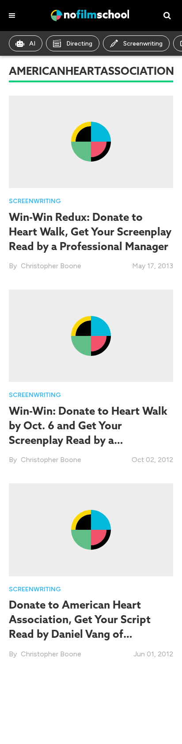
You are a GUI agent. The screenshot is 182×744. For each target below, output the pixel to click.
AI (32, 43)
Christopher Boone (51, 266)
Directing (79, 43)
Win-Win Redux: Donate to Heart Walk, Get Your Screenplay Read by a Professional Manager (90, 231)
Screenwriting (143, 43)
